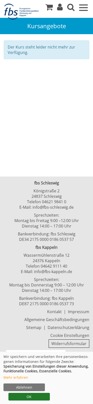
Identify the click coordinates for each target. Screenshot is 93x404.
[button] (60, 8)
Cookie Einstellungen (69, 335)
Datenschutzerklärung (68, 327)
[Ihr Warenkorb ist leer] (49, 8)
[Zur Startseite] (22, 11)
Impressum (78, 311)
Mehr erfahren (15, 377)
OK (29, 396)
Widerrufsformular (69, 343)
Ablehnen (24, 387)
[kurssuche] (71, 8)
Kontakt (54, 311)
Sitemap (33, 327)
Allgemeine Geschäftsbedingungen (56, 319)
